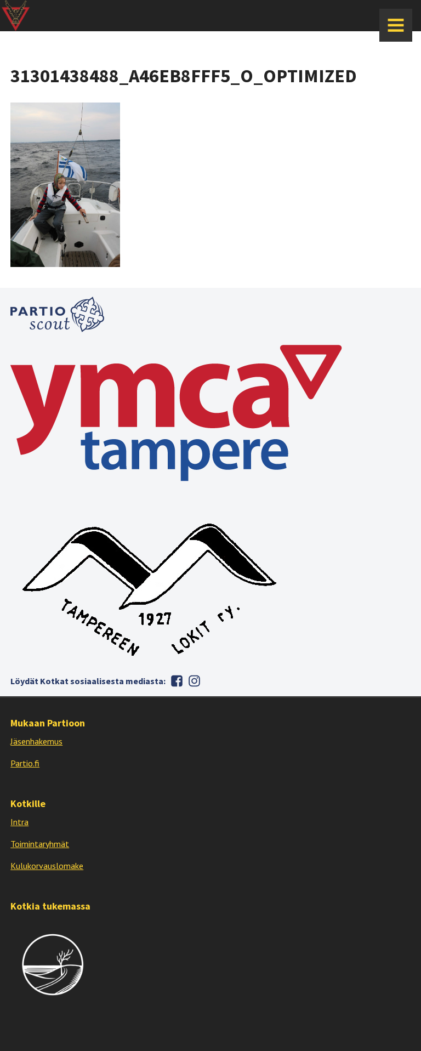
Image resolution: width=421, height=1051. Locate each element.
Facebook (176, 681)
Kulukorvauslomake (46, 865)
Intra (19, 821)
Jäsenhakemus (36, 741)
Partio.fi (24, 763)
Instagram (194, 681)
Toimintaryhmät (39, 843)
